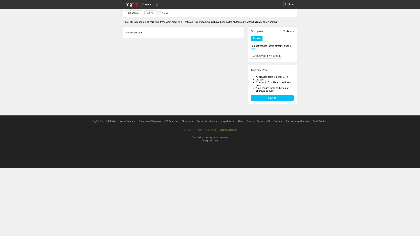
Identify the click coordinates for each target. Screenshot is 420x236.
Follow (257, 38)
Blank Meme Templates (150, 121)
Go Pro (272, 98)
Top (149, 12)
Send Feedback (320, 121)
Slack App (278, 121)
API (268, 121)
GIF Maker (111, 121)
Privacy (250, 121)
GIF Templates (171, 121)
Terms (260, 121)
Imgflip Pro (97, 121)
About (240, 121)
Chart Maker (187, 121)
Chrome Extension (228, 130)
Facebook (187, 130)
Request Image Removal (298, 121)
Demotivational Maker (207, 121)
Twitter (198, 130)
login (253, 48)
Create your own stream (267, 55)
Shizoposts (133, 12)
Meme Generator (127, 121)
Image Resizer (227, 121)
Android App (210, 130)
